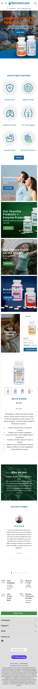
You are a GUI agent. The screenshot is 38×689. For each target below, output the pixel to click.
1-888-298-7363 (26, 8)
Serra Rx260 (19, 398)
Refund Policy (24, 663)
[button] (8, 391)
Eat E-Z (26, 338)
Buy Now (19, 408)
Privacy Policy (14, 663)
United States (18, 650)
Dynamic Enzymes (28, 340)
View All (19, 158)
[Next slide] (32, 391)
